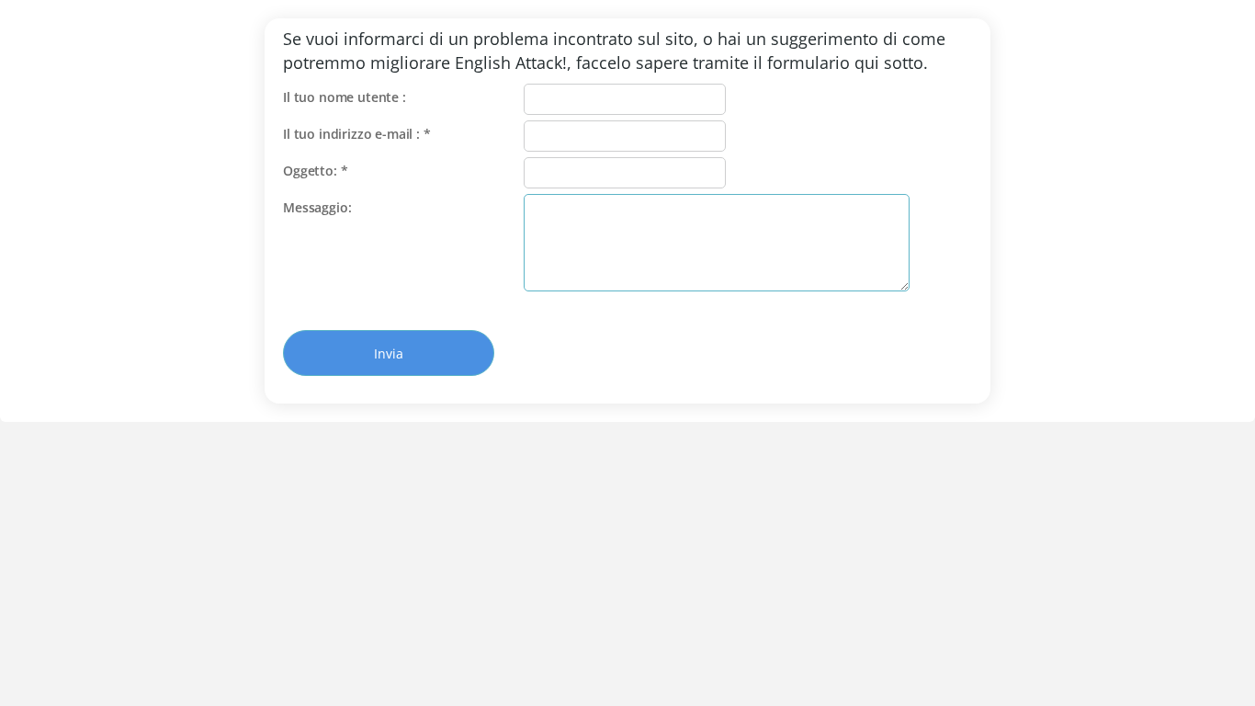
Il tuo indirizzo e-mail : (357, 133)
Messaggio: (317, 207)
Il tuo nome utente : (344, 97)
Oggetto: (315, 170)
